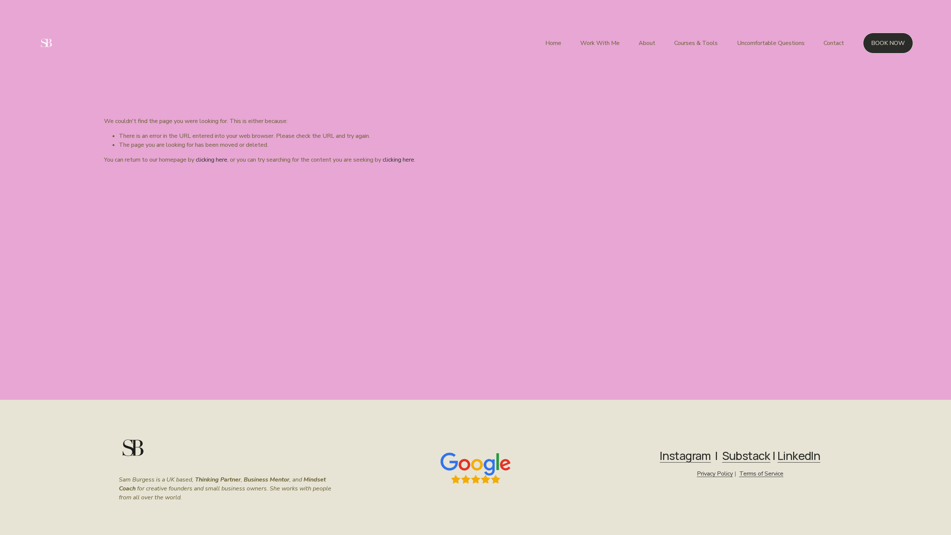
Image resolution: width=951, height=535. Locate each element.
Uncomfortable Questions (771, 43)
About (647, 43)
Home (553, 43)
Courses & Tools (696, 43)
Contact (834, 43)
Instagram (685, 456)
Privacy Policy (715, 474)
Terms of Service (761, 474)
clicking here (211, 160)
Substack (746, 456)
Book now (888, 43)
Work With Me (600, 43)
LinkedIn (799, 456)
